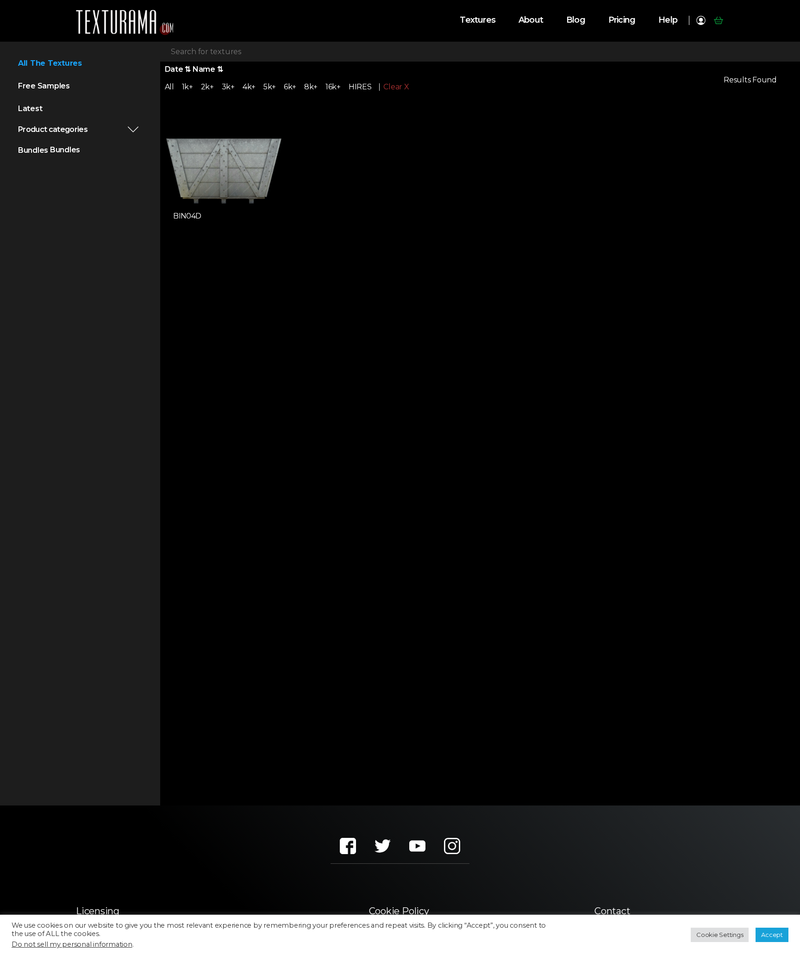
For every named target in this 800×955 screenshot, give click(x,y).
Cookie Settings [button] (719, 934)
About (531, 20)
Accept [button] (772, 934)
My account (700, 20)
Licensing (97, 911)
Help (667, 20)
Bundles (33, 150)
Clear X (396, 87)
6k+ (290, 86)
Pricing (621, 20)
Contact (612, 911)
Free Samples (44, 85)
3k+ (228, 86)
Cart (718, 20)
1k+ (187, 86)
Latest (30, 108)
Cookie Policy (399, 911)
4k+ (249, 86)
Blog (575, 20)
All (169, 86)
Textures (477, 20)
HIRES (360, 86)
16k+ (333, 86)
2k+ (207, 86)
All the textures (50, 63)
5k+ (269, 86)
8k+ (311, 86)
